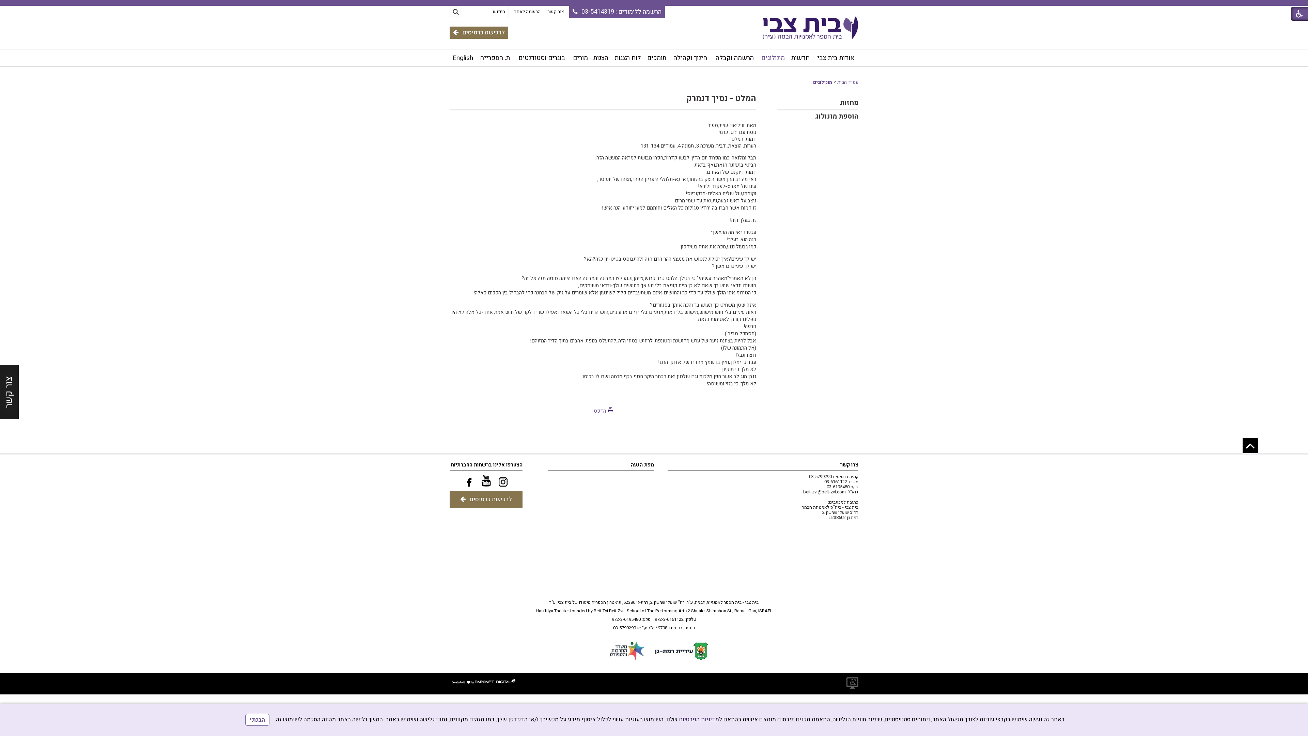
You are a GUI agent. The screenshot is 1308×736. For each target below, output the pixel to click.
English (463, 58)
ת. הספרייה (495, 58)
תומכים (656, 58)
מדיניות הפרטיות (699, 719)
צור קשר (9, 392)
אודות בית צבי (835, 58)
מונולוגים (773, 58)
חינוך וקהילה (690, 58)
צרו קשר (849, 465)
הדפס (600, 411)
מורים (580, 58)
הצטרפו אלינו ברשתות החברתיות (487, 465)
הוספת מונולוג (836, 116)
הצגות (600, 58)
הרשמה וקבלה (735, 58)
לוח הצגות (628, 58)
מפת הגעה (642, 465)
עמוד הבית (847, 82)
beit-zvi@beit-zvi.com (824, 492)
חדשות (800, 58)
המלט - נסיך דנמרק (721, 98)
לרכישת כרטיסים (483, 32)
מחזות (849, 103)
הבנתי (257, 720)
